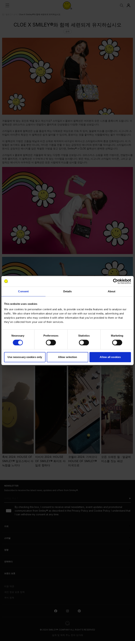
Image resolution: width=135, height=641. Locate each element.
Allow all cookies (110, 357)
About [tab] (111, 291)
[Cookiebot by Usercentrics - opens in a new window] (115, 281)
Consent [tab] (23, 291)
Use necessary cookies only (25, 357)
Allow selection (67, 357)
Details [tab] (67, 291)
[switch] (51, 342)
